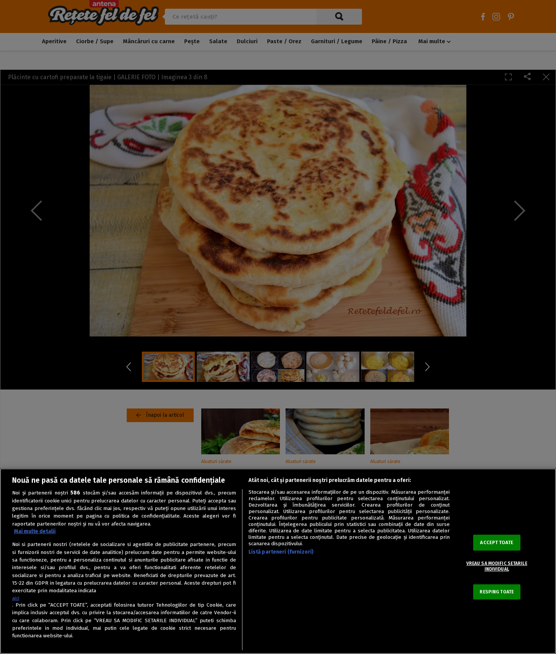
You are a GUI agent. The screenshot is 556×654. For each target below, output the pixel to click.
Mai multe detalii (35, 531)
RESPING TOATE (497, 592)
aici (15, 598)
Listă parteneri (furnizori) (281, 552)
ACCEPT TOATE (496, 542)
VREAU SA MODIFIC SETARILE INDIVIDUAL (496, 566)
